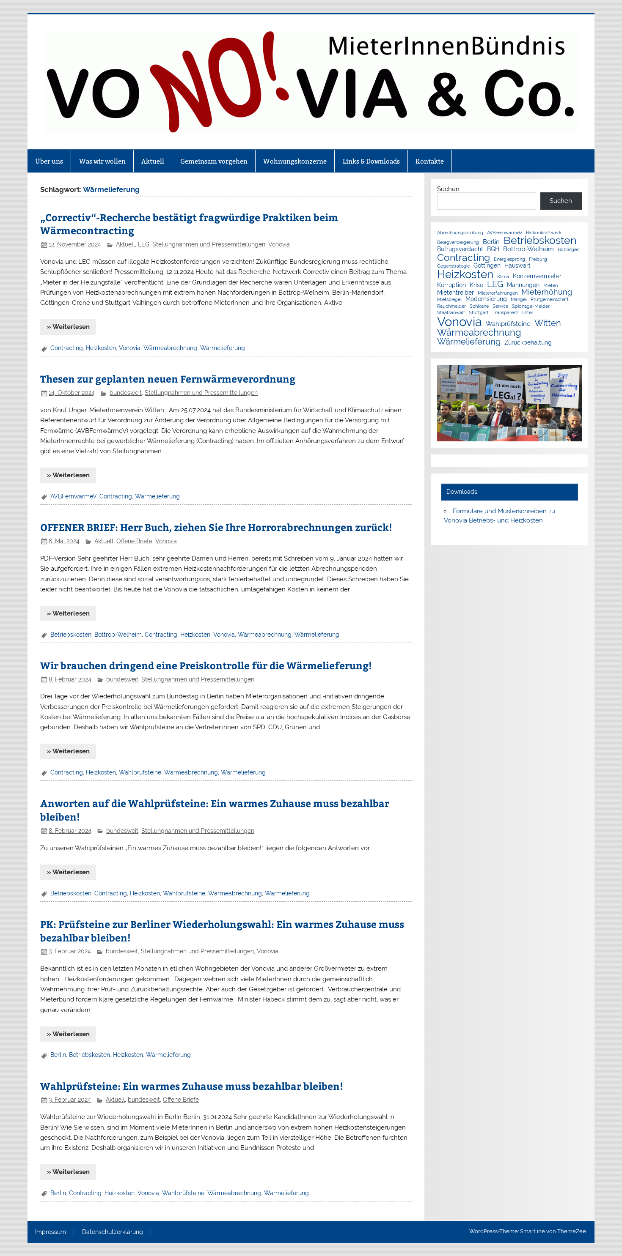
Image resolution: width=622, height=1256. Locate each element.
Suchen (448, 189)
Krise (476, 285)
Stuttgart (479, 312)
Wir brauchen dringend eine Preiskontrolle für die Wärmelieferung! (206, 665)
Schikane (479, 306)
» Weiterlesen (68, 327)
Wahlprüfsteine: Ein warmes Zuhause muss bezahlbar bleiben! (191, 1085)
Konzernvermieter (537, 276)
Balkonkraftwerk (543, 232)
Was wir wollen (102, 161)
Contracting (66, 348)
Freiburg (538, 259)
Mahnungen (523, 285)
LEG (143, 244)
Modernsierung (486, 299)
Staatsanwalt (451, 312)
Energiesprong (509, 259)
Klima (503, 276)
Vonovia (279, 244)
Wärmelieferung (222, 348)
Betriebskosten (70, 634)
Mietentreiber (455, 293)
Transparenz (505, 312)
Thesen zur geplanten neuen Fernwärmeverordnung (167, 378)
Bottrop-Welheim (118, 634)
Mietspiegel (449, 299)
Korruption (451, 285)
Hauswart (517, 266)
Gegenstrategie (453, 266)
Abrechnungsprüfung (460, 232)
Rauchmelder (451, 306)
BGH (493, 249)
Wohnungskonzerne (295, 161)
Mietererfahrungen (497, 293)
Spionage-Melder (531, 306)
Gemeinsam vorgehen (214, 161)
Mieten (550, 285)
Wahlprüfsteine (140, 772)
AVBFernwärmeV (73, 496)
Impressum (50, 1232)
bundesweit (126, 392)
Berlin (58, 1054)
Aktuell (152, 161)
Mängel (519, 299)
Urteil (528, 312)
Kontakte (430, 161)
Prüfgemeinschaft (550, 299)
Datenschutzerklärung (112, 1232)
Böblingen (568, 249)
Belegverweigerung (458, 242)
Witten (547, 323)
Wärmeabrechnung (170, 348)
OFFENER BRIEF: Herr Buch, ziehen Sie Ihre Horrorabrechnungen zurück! (216, 527)
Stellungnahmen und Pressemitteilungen (208, 244)
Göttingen (487, 266)
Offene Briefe (134, 541)
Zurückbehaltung (528, 343)
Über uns (49, 161)
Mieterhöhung (546, 292)
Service (500, 306)
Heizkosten (101, 348)
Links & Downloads (371, 161)
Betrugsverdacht (460, 249)
